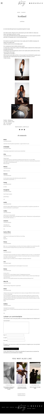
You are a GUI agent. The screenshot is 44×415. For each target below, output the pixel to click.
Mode (7, 407)
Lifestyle (12, 407)
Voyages (17, 407)
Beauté (3, 407)
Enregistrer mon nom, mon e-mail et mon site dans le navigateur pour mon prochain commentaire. (21, 345)
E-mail (5, 337)
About (33, 408)
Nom (4, 335)
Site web (5, 340)
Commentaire (6, 320)
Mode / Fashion (21, 12)
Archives (29, 408)
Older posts (21, 394)
